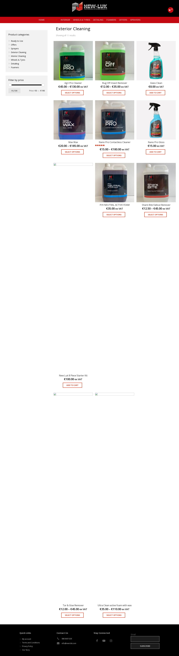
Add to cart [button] (155, 92)
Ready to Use (17, 41)
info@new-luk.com (69, 643)
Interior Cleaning (18, 56)
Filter (14, 90)
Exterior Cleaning (18, 52)
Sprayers (15, 48)
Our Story (26, 650)
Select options (72, 92)
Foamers (15, 67)
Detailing (15, 63)
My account (26, 639)
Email (133, 634)
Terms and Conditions (31, 642)
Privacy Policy (27, 646)
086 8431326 (67, 639)
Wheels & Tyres (18, 60)
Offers (14, 44)
